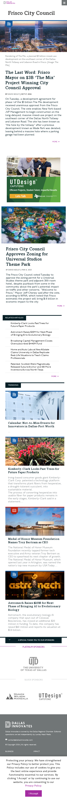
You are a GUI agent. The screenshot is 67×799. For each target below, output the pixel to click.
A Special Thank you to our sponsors (36, 640)
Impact (37, 751)
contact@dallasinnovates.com (20, 740)
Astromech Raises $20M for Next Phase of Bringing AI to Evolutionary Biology (31, 333)
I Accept (33, 793)
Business (9, 751)
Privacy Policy (33, 785)
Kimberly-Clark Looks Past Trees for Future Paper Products (30, 325)
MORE (54, 142)
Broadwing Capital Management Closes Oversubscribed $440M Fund (31, 342)
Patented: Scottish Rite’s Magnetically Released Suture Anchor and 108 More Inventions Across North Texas (31, 367)
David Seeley (13, 94)
